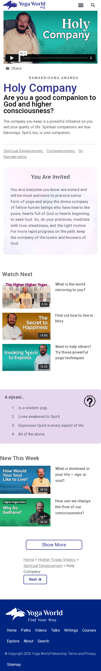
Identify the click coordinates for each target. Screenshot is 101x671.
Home (28, 559)
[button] (81, 5)
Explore (13, 641)
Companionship (60, 151)
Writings (71, 630)
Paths (26, 630)
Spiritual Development (23, 151)
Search (43, 641)
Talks (55, 630)
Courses (89, 630)
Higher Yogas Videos (57, 559)
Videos (41, 630)
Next (33, 579)
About (29, 641)
